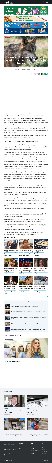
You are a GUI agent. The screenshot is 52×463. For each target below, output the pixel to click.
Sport (20, 448)
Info (31, 445)
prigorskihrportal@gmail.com (11, 454)
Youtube (45, 451)
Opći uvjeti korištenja (35, 450)
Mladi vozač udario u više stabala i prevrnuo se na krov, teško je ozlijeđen (28, 329)
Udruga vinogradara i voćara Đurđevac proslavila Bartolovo (25, 323)
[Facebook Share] (34, 74)
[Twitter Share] (40, 74)
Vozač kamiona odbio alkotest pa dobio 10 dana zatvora (24, 306)
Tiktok (45, 453)
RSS (44, 443)
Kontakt (32, 448)
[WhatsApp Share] (43, 74)
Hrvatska (8, 37)
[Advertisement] (26, 84)
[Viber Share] (37, 74)
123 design (46, 460)
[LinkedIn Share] (46, 74)
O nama (32, 443)
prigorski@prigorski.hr (10, 453)
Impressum (33, 446)
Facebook (46, 445)
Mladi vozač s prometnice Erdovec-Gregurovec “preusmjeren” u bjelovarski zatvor (28, 318)
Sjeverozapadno (22, 445)
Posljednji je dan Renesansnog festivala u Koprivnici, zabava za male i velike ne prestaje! (28, 312)
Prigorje (20, 446)
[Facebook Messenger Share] (31, 74)
